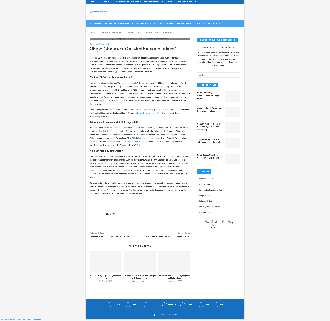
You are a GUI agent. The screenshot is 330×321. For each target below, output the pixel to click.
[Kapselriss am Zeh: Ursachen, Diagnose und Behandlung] (174, 261)
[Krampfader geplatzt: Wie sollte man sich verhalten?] (232, 143)
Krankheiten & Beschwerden (119, 24)
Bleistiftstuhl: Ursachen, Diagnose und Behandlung (208, 156)
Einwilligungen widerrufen (187, 2)
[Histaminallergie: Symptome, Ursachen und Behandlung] (105, 261)
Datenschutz (105, 2)
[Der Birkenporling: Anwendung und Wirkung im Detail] (232, 96)
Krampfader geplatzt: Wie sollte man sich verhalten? (208, 140)
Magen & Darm (214, 24)
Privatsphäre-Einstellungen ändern (127, 2)
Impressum (94, 2)
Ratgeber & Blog (98, 31)
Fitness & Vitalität (146, 24)
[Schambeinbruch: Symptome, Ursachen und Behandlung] (232, 112)
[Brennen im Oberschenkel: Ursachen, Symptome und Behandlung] (232, 127)
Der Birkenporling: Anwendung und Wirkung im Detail (208, 95)
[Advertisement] (193, 11)
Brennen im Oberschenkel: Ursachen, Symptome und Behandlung (208, 127)
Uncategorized (205, 212)
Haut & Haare (166, 24)
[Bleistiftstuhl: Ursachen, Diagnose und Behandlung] (232, 159)
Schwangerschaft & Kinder (190, 24)
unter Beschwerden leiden (133, 142)
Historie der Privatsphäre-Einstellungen (159, 2)
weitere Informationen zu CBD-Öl (149, 113)
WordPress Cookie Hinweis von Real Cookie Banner (20, 320)
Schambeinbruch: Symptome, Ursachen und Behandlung (209, 109)
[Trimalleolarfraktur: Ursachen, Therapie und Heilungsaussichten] (140, 261)
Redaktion (96, 52)
